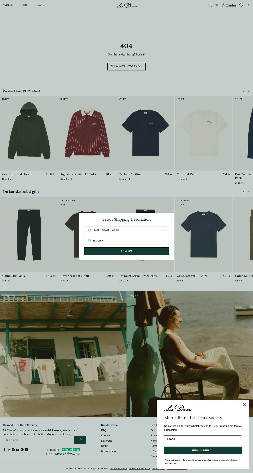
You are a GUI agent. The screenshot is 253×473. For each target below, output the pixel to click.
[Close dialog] (244, 404)
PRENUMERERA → (203, 450)
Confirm (126, 251)
